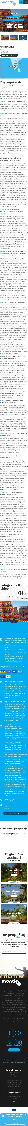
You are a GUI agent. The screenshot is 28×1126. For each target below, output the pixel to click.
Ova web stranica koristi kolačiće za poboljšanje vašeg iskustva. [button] (16, 1115)
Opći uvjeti (7, 808)
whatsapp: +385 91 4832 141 (14, 1082)
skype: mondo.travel (14, 1086)
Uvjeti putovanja (14, 1061)
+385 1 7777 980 (14, 1072)
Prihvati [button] (16, 1123)
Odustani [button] (15, 1119)
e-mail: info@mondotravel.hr (14, 1080)
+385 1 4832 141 (14, 1076)
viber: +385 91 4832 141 (14, 1084)
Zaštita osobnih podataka (17, 1062)
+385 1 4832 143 (14, 1074)
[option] (14, 611)
